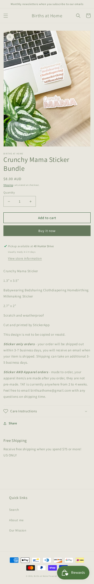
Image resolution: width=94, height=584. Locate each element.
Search (14, 510)
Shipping (8, 185)
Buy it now (47, 231)
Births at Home (41, 576)
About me (16, 520)
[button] (6, 16)
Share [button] (13, 423)
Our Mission (17, 530)
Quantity (9, 192)
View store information (25, 258)
